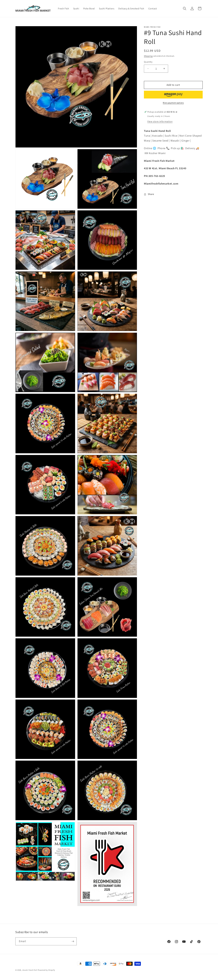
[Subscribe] (72, 941)
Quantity (148, 61)
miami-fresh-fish (29, 970)
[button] (184, 8)
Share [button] (151, 194)
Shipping (148, 56)
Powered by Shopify (46, 970)
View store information (160, 121)
